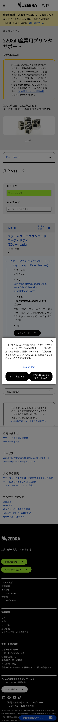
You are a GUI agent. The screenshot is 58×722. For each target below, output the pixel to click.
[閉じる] (51, 341)
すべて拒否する (17, 376)
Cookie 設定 (29, 366)
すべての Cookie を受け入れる (41, 376)
